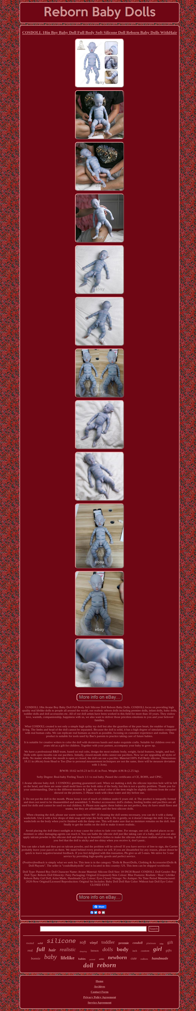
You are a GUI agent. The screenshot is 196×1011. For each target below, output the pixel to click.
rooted (30, 943)
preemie (123, 943)
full (41, 949)
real (30, 950)
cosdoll (138, 943)
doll (88, 965)
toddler (108, 942)
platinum (151, 943)
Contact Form (100, 991)
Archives (99, 986)
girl (157, 949)
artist (101, 959)
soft (83, 942)
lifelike (67, 957)
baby (50, 956)
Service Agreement (99, 1002)
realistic (68, 949)
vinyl (94, 942)
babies (82, 958)
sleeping (83, 951)
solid (40, 943)
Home (99, 981)
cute (134, 958)
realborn (144, 959)
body (123, 949)
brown (95, 950)
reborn (106, 965)
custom (145, 950)
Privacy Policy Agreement (99, 997)
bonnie (35, 958)
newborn (117, 957)
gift (170, 942)
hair (52, 949)
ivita (161, 944)
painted (92, 959)
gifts (169, 950)
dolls (107, 949)
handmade (160, 958)
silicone (61, 941)
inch (134, 950)
